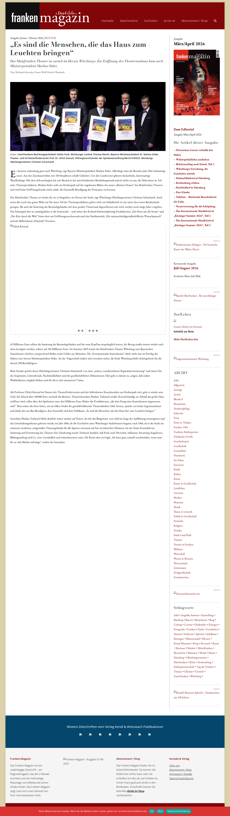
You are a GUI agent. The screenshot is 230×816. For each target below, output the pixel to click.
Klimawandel (193, 638)
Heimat (178, 634)
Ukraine (188, 671)
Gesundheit (180, 450)
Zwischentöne (129, 21)
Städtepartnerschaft (184, 666)
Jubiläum (212, 634)
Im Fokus (179, 460)
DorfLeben (151, 21)
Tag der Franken (205, 666)
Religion (178, 525)
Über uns (174, 765)
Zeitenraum (180, 568)
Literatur (178, 493)
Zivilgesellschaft (182, 572)
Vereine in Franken (183, 544)
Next (170, 279)
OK (151, 811)
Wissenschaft (181, 563)
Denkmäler (200, 624)
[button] (215, 20)
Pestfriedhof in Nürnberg (190, 187)
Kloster (206, 638)
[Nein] (226, 811)
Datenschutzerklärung (181, 778)
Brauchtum (180, 404)
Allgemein (179, 385)
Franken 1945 (181, 427)
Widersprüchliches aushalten (192, 159)
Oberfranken (180, 662)
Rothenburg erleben (187, 183)
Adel (176, 380)
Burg (212, 620)
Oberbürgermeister (197, 657)
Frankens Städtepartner (186, 432)
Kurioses (180, 648)
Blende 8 (178, 399)
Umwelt (199, 671)
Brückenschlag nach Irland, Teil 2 (195, 164)
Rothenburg (204, 662)
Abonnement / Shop (194, 21)
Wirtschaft (179, 554)
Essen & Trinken (182, 422)
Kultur (177, 474)
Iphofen (200, 634)
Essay (176, 418)
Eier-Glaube (183, 192)
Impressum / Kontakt (180, 774)
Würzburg (195, 676)
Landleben (179, 488)
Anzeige (178, 389)
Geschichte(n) (181, 441)
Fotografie (179, 629)
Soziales (178, 530)
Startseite (108, 21)
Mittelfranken (205, 648)
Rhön (192, 662)
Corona (188, 624)
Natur (212, 653)
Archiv (168, 21)
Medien (178, 497)
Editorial (178, 413)
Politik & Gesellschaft (185, 516)
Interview (179, 465)
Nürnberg (179, 657)
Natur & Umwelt (183, 511)
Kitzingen (179, 638)
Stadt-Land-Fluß (182, 535)
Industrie (189, 634)
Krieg (196, 643)
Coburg (178, 624)
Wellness (178, 549)
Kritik (177, 469)
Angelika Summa (190, 615)
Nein (160, 811)
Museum (178, 502)
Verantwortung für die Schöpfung (195, 206)
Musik (177, 507)
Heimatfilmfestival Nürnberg (193, 178)
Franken (191, 629)
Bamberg (178, 620)
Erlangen (213, 624)
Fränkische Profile (183, 436)
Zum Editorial (184, 129)
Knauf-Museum (182, 643)
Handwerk (179, 455)
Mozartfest (180, 653)
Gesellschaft (180, 446)
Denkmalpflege (182, 408)
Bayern (189, 620)
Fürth (201, 629)
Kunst (177, 479)
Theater (178, 539)
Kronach (205, 643)
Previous (5, 279)
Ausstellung (207, 615)
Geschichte (212, 629)
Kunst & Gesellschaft (185, 483)
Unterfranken (181, 676)
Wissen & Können (183, 558)
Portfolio (178, 521)
